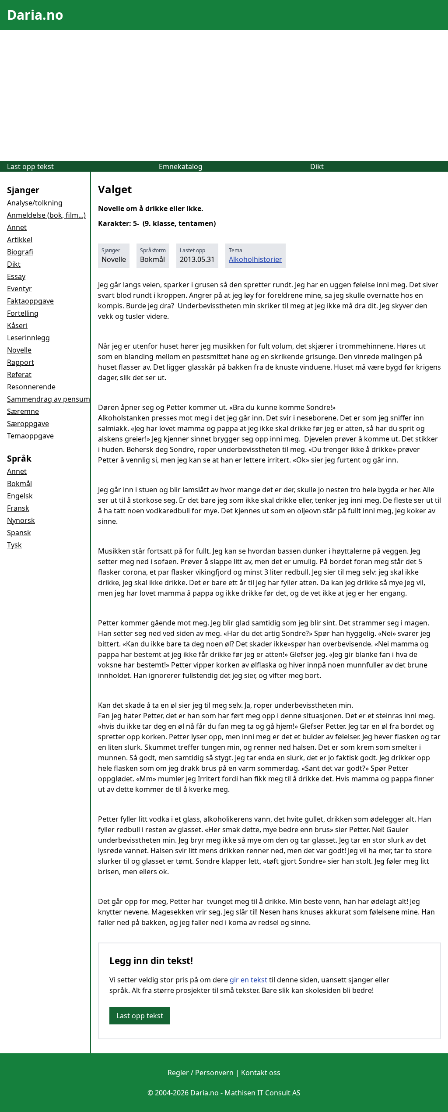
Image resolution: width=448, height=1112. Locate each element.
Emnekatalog (181, 166)
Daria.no (35, 15)
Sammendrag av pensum (48, 399)
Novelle (19, 350)
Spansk (19, 532)
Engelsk (20, 496)
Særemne (23, 411)
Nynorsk (21, 520)
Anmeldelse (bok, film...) (46, 215)
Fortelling (22, 313)
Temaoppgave (30, 436)
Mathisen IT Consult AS (262, 1093)
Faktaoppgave (30, 301)
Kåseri (17, 325)
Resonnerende (31, 387)
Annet (17, 227)
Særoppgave (28, 423)
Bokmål (19, 483)
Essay (16, 276)
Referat (19, 374)
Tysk (14, 545)
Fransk (18, 508)
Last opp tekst (30, 166)
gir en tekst (248, 980)
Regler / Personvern (201, 1072)
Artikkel (19, 239)
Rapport (20, 362)
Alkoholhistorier (255, 259)
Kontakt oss (260, 1072)
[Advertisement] (224, 95)
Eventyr (19, 288)
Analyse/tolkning (35, 203)
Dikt (317, 166)
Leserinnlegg (28, 337)
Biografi (20, 252)
